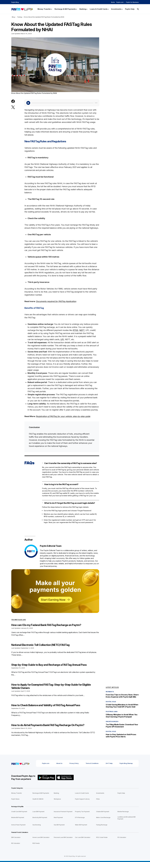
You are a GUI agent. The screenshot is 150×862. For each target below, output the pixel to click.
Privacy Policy (74, 763)
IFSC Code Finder (102, 837)
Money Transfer (16, 793)
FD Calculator (121, 837)
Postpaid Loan (111, 711)
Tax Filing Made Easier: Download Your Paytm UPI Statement (122, 725)
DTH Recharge (80, 817)
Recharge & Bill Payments (41, 793)
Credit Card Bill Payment (19, 811)
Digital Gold (111, 701)
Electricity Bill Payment (40, 817)
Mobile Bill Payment (17, 817)
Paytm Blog (15, 2)
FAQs (98, 799)
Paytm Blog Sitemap (126, 763)
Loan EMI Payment (38, 811)
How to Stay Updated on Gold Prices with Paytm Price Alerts (121, 735)
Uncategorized (112, 721)
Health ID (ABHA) (38, 799)
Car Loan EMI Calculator (82, 837)
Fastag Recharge (101, 825)
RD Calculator (15, 843)
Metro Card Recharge (103, 817)
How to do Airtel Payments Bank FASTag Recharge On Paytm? (47, 725)
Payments (110, 691)
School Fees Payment (18, 825)
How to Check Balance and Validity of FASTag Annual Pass (45, 705)
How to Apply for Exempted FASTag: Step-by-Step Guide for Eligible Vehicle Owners (51, 686)
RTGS (75, 330)
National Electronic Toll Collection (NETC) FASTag (40, 644)
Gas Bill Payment (59, 825)
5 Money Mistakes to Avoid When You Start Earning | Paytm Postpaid (121, 715)
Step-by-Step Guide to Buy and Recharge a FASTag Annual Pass (49, 664)
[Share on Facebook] (13, 101)
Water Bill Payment (81, 825)
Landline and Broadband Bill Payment (126, 818)
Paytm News (15, 799)
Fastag (19, 17)
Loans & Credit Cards (82, 793)
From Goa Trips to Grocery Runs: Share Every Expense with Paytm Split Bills (122, 696)
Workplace (57, 799)
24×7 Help (109, 763)
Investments (100, 793)
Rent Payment (58, 817)
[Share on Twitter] (13, 107)
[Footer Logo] (20, 763)
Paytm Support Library (82, 799)
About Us (59, 763)
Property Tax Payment (82, 811)
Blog (13, 17)
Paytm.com (120, 2)
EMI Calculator (16, 837)
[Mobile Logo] (22, 9)
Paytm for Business (132, 2)
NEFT (81, 330)
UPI (62, 339)
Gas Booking (37, 825)
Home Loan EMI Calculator (41, 837)
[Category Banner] (55, 591)
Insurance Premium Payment (63, 811)
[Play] (28, 103)
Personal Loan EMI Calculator (63, 837)
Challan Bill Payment (102, 811)
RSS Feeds (36, 843)
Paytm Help (121, 793)
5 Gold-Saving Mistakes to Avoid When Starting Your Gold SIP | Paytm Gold (122, 706)
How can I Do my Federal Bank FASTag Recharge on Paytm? (46, 625)
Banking (56, 793)
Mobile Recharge (123, 811)
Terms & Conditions (92, 763)
